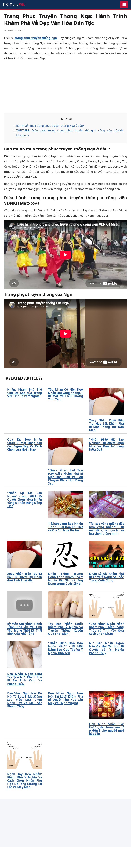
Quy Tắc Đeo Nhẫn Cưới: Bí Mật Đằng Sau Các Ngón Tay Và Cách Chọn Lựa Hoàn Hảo (24, 444)
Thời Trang (14, 4)
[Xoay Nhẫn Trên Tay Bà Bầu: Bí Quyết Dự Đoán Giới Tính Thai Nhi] (24, 555)
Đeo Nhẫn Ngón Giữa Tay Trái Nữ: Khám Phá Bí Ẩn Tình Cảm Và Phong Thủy (24, 678)
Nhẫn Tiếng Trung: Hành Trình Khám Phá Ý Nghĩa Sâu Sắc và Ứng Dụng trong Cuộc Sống (65, 578)
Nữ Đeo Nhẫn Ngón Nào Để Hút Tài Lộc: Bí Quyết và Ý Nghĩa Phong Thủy (106, 648)
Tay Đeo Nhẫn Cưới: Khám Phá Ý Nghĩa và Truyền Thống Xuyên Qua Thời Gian (65, 628)
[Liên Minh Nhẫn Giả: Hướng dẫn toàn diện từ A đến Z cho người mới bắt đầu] (106, 705)
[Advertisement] (65, 87)
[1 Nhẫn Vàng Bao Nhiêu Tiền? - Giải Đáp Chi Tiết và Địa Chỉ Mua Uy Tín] (65, 505)
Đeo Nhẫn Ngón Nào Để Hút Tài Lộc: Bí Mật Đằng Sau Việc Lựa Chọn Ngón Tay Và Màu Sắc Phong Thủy (24, 700)
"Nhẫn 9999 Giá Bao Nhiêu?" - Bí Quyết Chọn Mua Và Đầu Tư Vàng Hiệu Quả (106, 444)
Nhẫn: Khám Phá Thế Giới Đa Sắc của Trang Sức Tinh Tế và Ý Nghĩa (24, 393)
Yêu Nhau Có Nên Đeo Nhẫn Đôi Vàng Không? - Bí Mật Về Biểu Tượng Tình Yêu (65, 394)
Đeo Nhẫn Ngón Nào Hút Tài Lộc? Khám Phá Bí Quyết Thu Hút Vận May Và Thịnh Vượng (65, 698)
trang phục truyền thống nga (36, 38)
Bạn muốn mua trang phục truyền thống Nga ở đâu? (50, 126)
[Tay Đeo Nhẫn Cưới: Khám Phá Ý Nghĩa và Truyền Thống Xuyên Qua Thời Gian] (65, 605)
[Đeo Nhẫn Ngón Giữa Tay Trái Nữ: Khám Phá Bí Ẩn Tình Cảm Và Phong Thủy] (24, 655)
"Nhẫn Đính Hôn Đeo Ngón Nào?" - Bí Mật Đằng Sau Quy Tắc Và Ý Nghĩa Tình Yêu (65, 648)
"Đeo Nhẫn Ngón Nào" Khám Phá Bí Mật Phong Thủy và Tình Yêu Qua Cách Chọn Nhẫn (106, 628)
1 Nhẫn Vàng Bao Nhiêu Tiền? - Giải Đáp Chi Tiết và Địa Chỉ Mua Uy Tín (65, 527)
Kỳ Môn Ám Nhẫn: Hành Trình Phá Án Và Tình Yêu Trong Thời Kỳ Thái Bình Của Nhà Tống (24, 628)
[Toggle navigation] (124, 4)
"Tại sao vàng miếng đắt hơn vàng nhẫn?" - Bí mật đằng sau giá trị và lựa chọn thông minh (106, 528)
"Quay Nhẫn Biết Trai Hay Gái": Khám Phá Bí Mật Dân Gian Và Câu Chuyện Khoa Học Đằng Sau (65, 477)
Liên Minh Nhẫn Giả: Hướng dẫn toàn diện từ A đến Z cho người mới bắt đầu (106, 729)
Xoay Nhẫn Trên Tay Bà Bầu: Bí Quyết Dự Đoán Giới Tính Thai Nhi (24, 577)
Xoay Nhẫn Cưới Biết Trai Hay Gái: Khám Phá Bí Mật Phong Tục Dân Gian (106, 425)
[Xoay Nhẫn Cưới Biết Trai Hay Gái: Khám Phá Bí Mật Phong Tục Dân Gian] (106, 401)
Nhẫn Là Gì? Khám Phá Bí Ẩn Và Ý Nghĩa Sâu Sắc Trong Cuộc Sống (106, 577)
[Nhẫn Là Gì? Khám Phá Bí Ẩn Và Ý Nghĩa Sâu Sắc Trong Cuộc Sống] (106, 555)
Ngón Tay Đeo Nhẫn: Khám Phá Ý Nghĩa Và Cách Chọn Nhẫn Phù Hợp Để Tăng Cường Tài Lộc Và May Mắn (24, 780)
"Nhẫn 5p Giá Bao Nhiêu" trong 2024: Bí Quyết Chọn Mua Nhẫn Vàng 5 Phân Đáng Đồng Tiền (24, 499)
